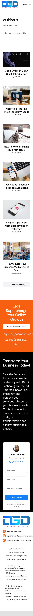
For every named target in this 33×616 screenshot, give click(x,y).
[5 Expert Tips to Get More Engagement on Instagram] (16, 209)
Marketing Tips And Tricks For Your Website (16, 110)
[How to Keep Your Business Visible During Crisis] (16, 251)
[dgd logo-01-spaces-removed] (10, 2)
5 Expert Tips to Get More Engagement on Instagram (16, 226)
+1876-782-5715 (14, 531)
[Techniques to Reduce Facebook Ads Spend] (16, 171)
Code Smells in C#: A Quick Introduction (16, 72)
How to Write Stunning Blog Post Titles (16, 148)
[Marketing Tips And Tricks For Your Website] (16, 95)
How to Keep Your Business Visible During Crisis (16, 267)
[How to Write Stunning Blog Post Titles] (16, 133)
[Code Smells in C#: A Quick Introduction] (16, 59)
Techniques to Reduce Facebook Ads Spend (16, 186)
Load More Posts (16, 285)
